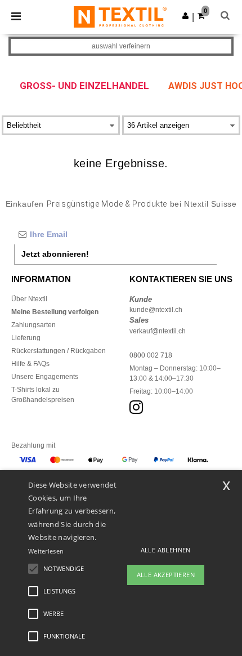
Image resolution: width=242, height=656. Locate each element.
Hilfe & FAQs (30, 364)
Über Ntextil (29, 299)
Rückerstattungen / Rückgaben (58, 351)
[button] (185, 15)
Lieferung (26, 338)
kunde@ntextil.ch (155, 310)
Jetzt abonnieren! (55, 253)
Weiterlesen (46, 551)
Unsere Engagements (44, 377)
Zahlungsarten (33, 325)
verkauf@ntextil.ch (157, 331)
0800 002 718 (150, 355)
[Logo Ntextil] (120, 16)
